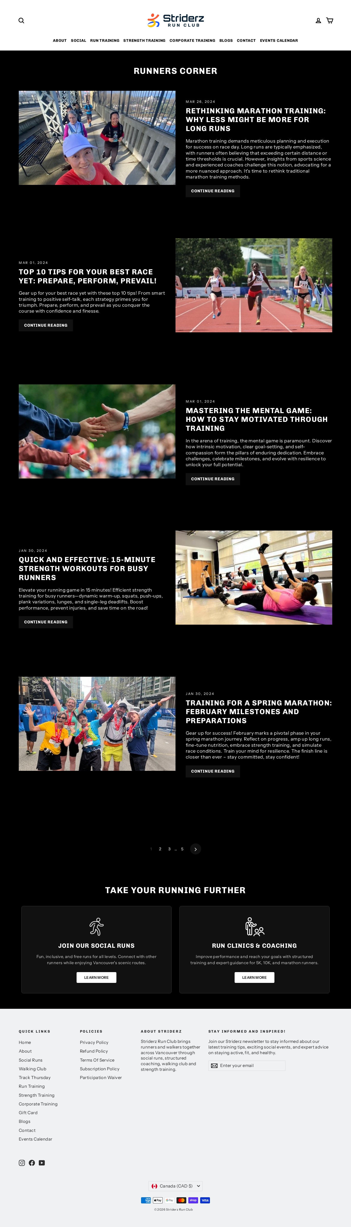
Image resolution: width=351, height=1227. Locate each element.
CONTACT (246, 40)
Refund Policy (94, 1051)
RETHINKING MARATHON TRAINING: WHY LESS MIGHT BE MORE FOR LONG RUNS (256, 119)
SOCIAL (78, 40)
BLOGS (226, 40)
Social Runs (31, 1060)
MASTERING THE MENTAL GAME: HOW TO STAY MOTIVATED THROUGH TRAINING (257, 419)
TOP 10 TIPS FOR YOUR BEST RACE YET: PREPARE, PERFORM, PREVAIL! (88, 276)
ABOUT (60, 40)
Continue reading (213, 190)
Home (25, 1042)
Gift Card (28, 1112)
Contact (27, 1130)
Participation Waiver (101, 1077)
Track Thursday (35, 1077)
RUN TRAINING (104, 40)
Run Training (32, 1086)
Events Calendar (35, 1139)
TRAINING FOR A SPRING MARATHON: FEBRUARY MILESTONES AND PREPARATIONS (259, 712)
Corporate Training (38, 1103)
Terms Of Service (97, 1060)
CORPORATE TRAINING (192, 40)
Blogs (24, 1121)
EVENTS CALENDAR (279, 40)
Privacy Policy (94, 1042)
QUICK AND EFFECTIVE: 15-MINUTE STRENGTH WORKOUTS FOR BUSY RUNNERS (87, 568)
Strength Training (37, 1095)
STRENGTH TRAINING (144, 40)
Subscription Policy (100, 1068)
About (25, 1051)
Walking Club (32, 1068)
